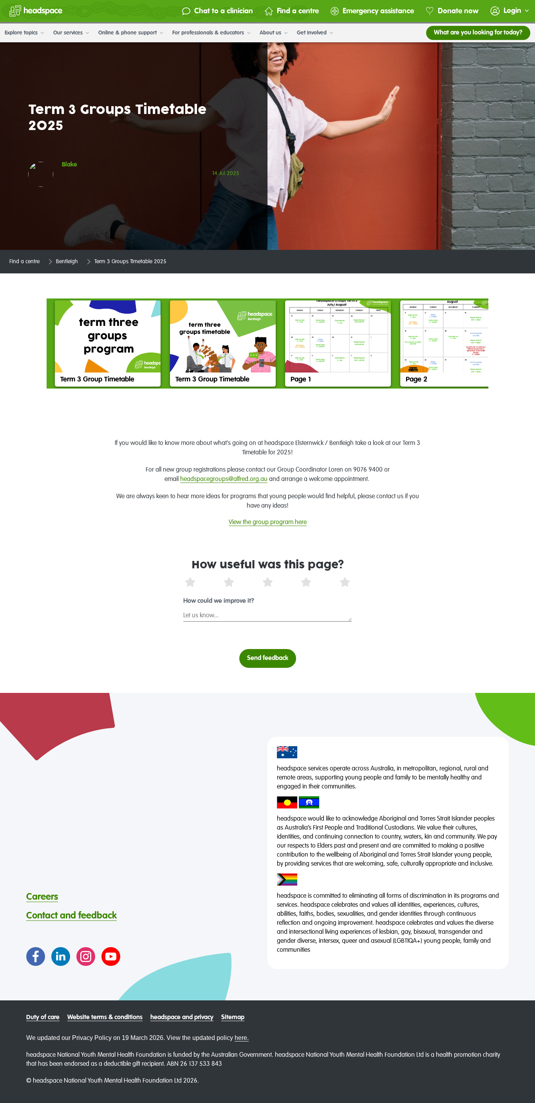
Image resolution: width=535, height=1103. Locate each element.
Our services (68, 33)
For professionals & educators (209, 33)
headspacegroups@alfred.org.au (224, 479)
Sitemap (232, 1017)
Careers (42, 897)
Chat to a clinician (223, 11)
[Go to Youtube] (110, 956)
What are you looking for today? (478, 33)
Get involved (312, 33)
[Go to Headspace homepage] (35, 11)
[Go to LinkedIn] (60, 956)
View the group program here (268, 522)
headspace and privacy (181, 1017)
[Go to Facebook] (35, 956)
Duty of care (43, 1017)
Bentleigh (67, 261)
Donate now (458, 11)
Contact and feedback (71, 915)
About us (271, 33)
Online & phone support (128, 33)
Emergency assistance (378, 11)
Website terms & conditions (105, 1017)
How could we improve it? (218, 601)
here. (242, 1037)
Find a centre (298, 11)
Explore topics (22, 33)
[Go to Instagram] (85, 956)
